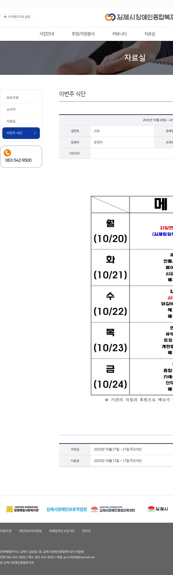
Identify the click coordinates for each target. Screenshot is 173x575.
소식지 (11, 109)
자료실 (149, 34)
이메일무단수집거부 (62, 531)
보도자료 (13, 98)
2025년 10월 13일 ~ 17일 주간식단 (118, 461)
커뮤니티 (119, 34)
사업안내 (46, 34)
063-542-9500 (16, 557)
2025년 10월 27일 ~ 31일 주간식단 (118, 449)
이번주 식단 (14, 133)
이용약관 (5, 531)
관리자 (86, 531)
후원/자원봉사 (83, 34)
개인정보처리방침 (30, 531)
